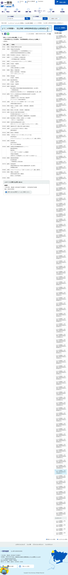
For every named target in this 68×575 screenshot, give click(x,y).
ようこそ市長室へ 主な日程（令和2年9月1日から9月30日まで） (61, 409)
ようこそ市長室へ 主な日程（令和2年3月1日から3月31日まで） (61, 440)
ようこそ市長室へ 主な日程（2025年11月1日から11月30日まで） (61, 84)
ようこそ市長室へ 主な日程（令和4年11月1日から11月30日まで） (61, 273)
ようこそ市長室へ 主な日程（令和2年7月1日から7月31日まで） (61, 419)
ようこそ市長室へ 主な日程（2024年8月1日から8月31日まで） (61, 162)
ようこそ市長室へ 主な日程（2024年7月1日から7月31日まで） (61, 168)
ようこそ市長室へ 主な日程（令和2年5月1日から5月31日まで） (61, 430)
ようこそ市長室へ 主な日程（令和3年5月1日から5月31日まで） (61, 367)
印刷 (48, 33)
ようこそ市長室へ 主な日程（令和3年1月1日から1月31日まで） (61, 388)
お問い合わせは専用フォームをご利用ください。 (19, 192)
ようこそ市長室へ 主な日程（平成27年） (61, 533)
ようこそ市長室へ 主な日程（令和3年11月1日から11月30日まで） (61, 335)
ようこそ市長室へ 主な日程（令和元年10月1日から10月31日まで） (61, 466)
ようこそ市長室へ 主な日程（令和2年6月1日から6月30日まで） (61, 425)
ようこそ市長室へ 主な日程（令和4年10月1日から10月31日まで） (61, 278)
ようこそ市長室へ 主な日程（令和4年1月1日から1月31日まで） (61, 325)
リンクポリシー (49, 544)
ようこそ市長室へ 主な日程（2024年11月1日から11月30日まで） (61, 147)
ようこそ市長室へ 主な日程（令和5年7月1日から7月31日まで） (61, 231)
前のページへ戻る (51, 539)
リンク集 (29, 544)
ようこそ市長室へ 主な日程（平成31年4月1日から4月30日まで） (61, 498)
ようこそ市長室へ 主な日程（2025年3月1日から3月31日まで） (61, 126)
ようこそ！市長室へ (19, 23)
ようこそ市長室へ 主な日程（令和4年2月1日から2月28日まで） (61, 320)
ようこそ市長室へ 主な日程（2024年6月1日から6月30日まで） (61, 173)
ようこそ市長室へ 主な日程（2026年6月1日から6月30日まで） (61, 47)
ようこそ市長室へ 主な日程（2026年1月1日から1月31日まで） (61, 73)
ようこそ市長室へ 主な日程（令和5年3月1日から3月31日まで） (61, 252)
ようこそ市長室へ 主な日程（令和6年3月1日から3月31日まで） (61, 189)
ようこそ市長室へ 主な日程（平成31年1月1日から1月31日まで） (61, 514)
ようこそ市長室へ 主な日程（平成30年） (61, 521)
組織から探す (54, 18)
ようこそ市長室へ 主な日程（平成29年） (61, 525)
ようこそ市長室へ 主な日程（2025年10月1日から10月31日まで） (61, 89)
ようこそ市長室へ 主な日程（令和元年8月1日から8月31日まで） (61, 477)
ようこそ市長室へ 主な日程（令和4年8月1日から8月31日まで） (61, 288)
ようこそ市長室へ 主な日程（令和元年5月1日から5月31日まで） (61, 493)
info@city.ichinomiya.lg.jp (10, 558)
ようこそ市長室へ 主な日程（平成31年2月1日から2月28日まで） (61, 508)
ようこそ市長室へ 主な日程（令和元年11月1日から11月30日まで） (61, 461)
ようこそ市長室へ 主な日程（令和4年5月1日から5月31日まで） (61, 304)
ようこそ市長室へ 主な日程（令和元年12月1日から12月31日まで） (61, 456)
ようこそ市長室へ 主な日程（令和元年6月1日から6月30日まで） (61, 487)
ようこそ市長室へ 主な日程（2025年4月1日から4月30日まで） (61, 121)
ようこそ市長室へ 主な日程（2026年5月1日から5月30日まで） (61, 52)
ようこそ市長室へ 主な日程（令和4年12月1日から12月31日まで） (61, 267)
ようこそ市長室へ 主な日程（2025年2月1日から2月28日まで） (61, 131)
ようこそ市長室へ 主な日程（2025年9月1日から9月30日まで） (61, 94)
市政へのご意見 (25, 566)
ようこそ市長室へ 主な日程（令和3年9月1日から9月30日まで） (61, 346)
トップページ (11, 23)
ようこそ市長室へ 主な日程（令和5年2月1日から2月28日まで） (61, 257)
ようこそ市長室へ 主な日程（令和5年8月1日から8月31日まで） (61, 225)
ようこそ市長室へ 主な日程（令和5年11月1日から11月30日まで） (61, 210)
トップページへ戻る (62, 539)
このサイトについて (20, 544)
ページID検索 (36, 16)
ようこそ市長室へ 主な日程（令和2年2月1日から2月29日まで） (61, 446)
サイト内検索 (10, 16)
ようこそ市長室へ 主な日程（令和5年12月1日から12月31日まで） (61, 204)
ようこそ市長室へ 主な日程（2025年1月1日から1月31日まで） (61, 136)
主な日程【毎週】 (29, 23)
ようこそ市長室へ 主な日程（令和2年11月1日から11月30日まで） (61, 398)
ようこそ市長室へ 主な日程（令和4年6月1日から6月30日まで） (61, 299)
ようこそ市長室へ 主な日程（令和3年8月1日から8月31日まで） (61, 351)
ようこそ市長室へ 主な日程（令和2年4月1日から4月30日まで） (61, 435)
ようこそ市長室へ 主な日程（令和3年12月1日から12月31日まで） (61, 330)
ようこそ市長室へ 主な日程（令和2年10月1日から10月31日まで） (61, 404)
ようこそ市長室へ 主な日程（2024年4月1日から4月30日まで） (61, 183)
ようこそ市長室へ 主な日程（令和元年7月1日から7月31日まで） (61, 482)
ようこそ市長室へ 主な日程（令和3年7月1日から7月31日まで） (61, 356)
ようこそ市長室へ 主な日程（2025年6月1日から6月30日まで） (61, 110)
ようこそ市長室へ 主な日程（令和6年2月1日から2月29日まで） (61, 194)
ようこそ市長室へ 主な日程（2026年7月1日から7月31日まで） (61, 42)
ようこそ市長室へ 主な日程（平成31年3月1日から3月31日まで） (61, 503)
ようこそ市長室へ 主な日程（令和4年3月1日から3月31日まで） (61, 314)
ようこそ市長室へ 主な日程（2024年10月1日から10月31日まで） (61, 152)
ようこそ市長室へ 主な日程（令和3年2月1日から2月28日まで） (61, 383)
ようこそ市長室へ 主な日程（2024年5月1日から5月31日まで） (61, 178)
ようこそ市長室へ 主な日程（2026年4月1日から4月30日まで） (61, 58)
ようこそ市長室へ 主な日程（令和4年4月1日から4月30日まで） (61, 309)
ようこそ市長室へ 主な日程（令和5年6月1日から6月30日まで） (61, 236)
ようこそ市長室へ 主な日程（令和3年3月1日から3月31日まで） (61, 377)
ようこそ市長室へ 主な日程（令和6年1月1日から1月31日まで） (61, 199)
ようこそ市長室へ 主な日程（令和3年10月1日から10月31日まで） (61, 341)
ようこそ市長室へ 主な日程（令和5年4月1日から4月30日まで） (61, 246)
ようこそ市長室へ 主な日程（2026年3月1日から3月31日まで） (61, 63)
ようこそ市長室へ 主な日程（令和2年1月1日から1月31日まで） (61, 451)
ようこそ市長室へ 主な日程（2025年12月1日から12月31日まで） (61, 79)
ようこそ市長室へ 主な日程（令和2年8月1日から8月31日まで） (61, 414)
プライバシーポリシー (38, 544)
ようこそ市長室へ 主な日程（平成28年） (61, 529)
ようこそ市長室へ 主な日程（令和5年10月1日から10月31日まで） (61, 215)
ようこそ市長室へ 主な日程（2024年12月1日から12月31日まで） (61, 142)
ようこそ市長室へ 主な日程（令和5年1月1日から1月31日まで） (61, 262)
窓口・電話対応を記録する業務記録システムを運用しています (26, 556)
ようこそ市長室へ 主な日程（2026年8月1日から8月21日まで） (61, 37)
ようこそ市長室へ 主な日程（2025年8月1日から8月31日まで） (61, 100)
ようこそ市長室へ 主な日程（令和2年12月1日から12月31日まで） (61, 393)
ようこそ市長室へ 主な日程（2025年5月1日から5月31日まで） (61, 115)
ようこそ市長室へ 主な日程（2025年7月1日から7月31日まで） (61, 105)
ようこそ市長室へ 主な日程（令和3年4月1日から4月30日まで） (61, 372)
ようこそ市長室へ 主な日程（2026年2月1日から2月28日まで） (61, 68)
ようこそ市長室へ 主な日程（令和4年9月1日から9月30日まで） (61, 283)
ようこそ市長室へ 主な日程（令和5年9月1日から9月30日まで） (61, 220)
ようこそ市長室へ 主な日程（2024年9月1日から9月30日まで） (61, 157)
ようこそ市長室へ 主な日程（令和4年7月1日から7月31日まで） (61, 294)
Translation (40, 1)
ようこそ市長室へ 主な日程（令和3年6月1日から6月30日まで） (61, 362)
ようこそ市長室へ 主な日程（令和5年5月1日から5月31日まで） (61, 241)
